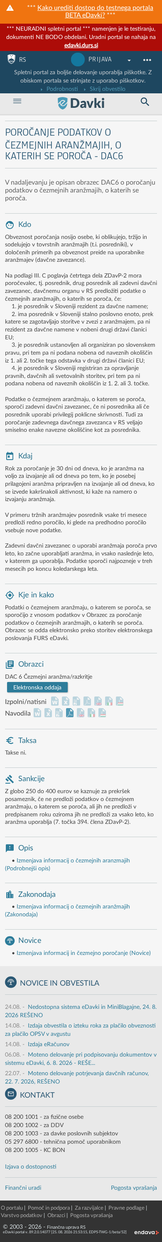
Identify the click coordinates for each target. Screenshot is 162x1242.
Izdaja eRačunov (48, 1044)
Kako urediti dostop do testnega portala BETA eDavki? (95, 12)
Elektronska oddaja (37, 688)
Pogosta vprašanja (134, 1188)
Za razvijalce (89, 1208)
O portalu (12, 1208)
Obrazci (56, 1215)
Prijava (100, 59)
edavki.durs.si (81, 46)
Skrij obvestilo (106, 89)
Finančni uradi (23, 1188)
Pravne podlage (126, 1208)
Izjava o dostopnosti (30, 1167)
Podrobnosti (61, 89)
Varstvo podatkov (21, 1215)
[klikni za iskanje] (145, 102)
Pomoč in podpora (49, 1208)
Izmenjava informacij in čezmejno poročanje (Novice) (84, 953)
